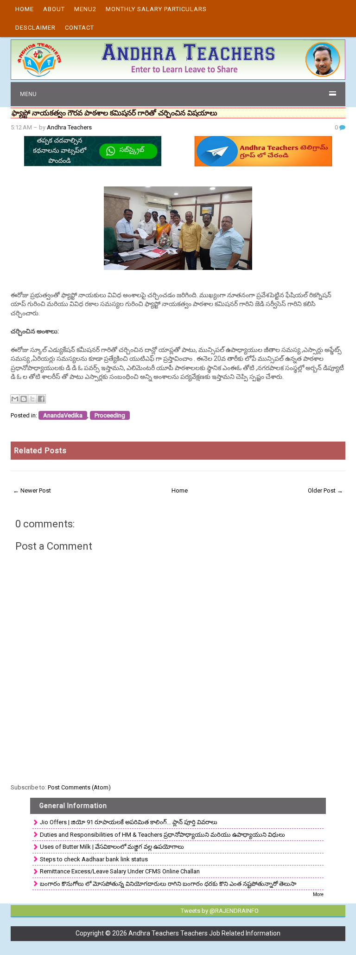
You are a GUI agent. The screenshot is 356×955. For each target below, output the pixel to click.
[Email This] (14, 399)
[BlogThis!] (23, 399)
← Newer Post (32, 490)
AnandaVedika (63, 415)
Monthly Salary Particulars (156, 9)
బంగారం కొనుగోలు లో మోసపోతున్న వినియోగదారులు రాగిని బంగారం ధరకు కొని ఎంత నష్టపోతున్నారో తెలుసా (168, 883)
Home (24, 9)
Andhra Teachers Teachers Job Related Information (204, 933)
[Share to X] (32, 399)
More (318, 894)
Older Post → (325, 490)
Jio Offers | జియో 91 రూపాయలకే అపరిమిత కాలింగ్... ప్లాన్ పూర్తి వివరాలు (128, 822)
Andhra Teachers (69, 127)
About (54, 9)
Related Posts (40, 450)
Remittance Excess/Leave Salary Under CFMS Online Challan (120, 871)
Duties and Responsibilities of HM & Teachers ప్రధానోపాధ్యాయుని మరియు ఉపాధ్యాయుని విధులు (162, 834)
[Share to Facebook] (41, 399)
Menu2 (85, 9)
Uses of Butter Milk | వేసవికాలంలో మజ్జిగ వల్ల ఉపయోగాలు (112, 846)
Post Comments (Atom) (79, 787)
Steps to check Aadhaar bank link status (94, 859)
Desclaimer (35, 27)
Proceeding (110, 415)
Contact (79, 27)
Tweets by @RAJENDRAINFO (220, 910)
